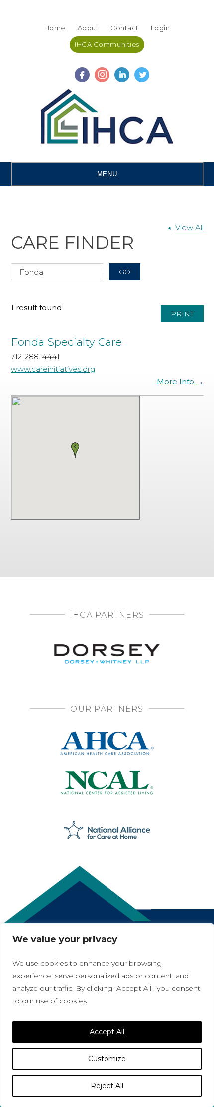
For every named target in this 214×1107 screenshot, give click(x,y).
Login (160, 28)
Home (55, 28)
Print (182, 313)
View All (189, 227)
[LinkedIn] (121, 70)
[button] (75, 450)
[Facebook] (82, 70)
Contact (124, 28)
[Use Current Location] (102, 271)
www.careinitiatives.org (53, 369)
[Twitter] (141, 70)
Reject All (107, 1085)
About (88, 28)
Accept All (107, 1031)
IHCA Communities (107, 44)
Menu (107, 174)
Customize (107, 1058)
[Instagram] (102, 70)
